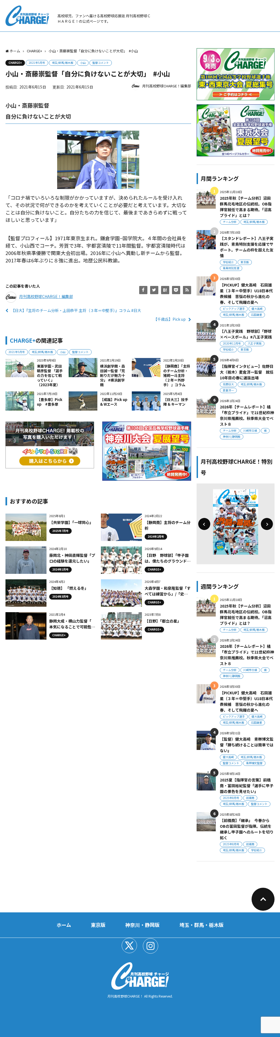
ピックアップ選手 (234, 308)
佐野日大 (228, 384)
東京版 (245, 262)
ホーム (64, 924)
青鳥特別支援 (231, 268)
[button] (204, 524)
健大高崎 (257, 308)
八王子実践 (254, 343)
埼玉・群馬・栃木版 (201, 924)
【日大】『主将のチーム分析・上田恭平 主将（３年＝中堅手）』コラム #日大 (76, 310)
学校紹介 (228, 262)
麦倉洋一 (228, 390)
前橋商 (250, 798)
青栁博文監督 (254, 763)
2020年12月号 (232, 343)
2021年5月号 (37, 63)
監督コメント (100, 63)
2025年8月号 (231, 798)
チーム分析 (230, 222)
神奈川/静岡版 (231, 436)
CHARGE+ (15, 63)
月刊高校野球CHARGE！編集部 (166, 85)
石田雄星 (256, 315)
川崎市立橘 (250, 430)
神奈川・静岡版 (142, 924)
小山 (83, 63)
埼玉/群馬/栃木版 (62, 63)
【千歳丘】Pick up (169, 319)
